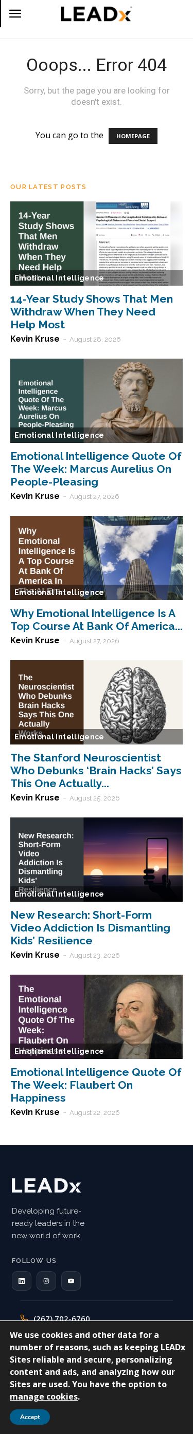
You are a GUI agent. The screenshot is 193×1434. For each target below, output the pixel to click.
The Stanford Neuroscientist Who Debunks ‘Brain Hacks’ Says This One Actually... (96, 770)
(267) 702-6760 (61, 1318)
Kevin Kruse (35, 339)
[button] (21, 1281)
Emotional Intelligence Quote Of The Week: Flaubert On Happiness (96, 1085)
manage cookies (44, 1396)
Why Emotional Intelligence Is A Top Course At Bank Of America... (96, 619)
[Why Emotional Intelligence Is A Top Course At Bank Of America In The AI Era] (96, 558)
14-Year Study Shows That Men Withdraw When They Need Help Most (91, 311)
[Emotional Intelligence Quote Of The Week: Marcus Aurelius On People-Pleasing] (96, 401)
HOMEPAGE (133, 136)
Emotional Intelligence (59, 278)
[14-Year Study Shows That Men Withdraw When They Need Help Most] (96, 243)
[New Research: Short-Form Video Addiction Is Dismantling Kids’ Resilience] (96, 859)
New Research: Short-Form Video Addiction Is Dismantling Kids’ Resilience (90, 927)
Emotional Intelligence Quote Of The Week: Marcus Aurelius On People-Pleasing (96, 469)
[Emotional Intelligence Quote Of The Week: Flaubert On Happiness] (96, 1017)
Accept (30, 1417)
